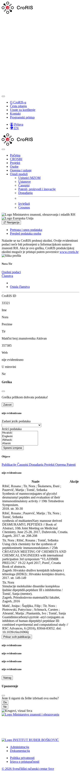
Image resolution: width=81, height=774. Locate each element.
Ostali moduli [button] (19, 174)
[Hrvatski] (20, 433)
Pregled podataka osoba (25, 233)
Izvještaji (24, 203)
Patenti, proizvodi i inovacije (37, 189)
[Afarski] (20, 443)
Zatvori (7, 404)
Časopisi (23, 185)
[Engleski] (20, 436)
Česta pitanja (18, 106)
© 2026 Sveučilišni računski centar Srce (28, 768)
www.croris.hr (69, 252)
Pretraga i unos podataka (26, 230)
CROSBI (16, 159)
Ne (5, 706)
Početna (15, 155)
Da (5, 702)
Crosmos (24, 207)
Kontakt (15, 113)
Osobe (14, 166)
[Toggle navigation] (3, 96)
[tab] (11, 272)
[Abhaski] (20, 440)
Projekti (15, 163)
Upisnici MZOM (29, 178)
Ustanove (24, 181)
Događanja (25, 193)
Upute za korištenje (22, 110)
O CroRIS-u (18, 102)
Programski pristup (22, 117)
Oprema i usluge (21, 170)
